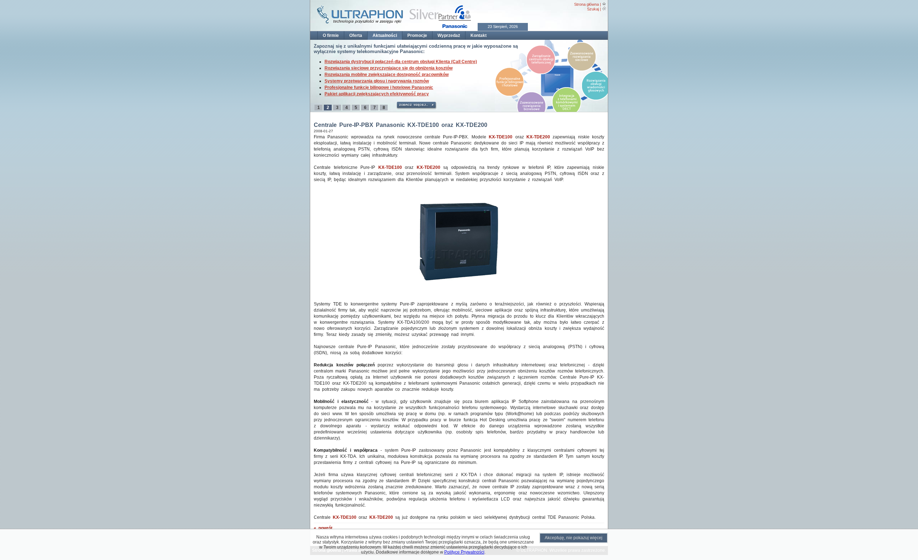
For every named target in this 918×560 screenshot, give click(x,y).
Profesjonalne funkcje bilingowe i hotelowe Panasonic (379, 87)
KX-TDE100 (500, 136)
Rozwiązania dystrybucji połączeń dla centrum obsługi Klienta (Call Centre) (401, 61)
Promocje (417, 35)
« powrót (323, 528)
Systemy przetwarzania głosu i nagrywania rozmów (377, 81)
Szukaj (593, 9)
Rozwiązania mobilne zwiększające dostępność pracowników (387, 74)
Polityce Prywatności (464, 552)
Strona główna (586, 4)
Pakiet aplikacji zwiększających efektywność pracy (377, 93)
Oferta (355, 35)
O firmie (331, 35)
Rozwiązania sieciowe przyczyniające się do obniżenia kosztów (389, 68)
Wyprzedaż (448, 35)
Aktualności (385, 35)
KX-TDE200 (538, 136)
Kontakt (478, 35)
